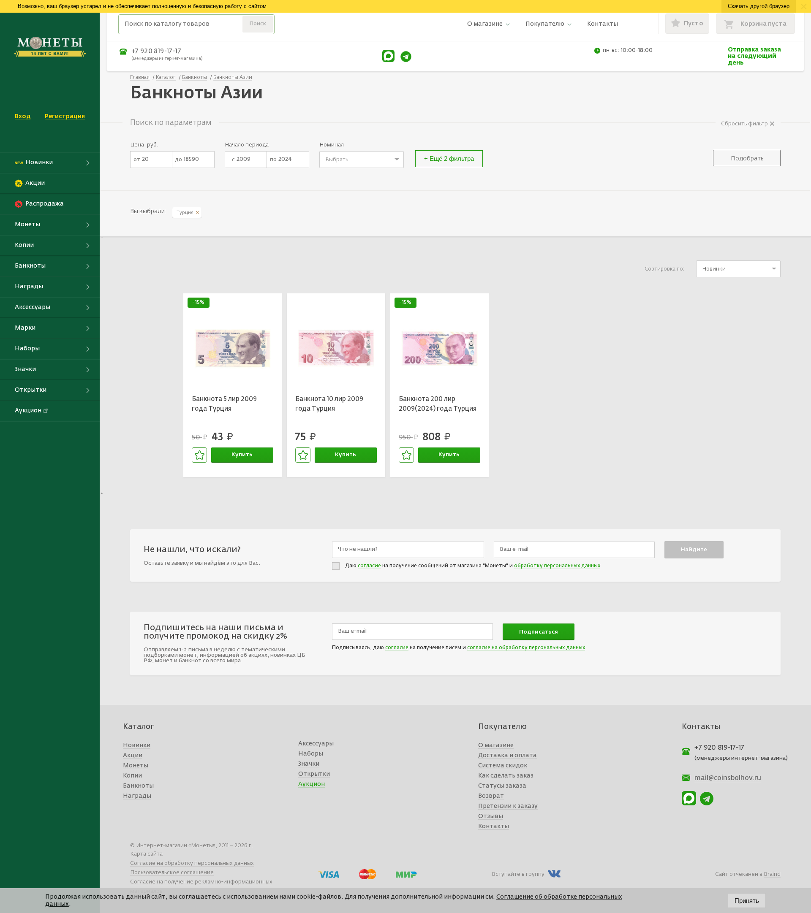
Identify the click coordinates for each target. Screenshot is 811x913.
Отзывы (490, 816)
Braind (772, 874)
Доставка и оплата (507, 756)
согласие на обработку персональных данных (526, 647)
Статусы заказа (502, 786)
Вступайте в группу (518, 874)
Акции (132, 756)
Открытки (314, 774)
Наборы (310, 754)
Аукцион (311, 784)
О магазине (485, 24)
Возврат (491, 796)
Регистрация (65, 116)
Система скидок (502, 766)
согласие (369, 566)
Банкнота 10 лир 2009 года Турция (329, 404)
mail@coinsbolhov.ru (727, 778)
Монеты (135, 766)
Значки (308, 764)
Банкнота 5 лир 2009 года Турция (224, 404)
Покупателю (544, 24)
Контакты (602, 24)
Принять (747, 900)
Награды (137, 796)
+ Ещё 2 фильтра (449, 158)
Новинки (136, 745)
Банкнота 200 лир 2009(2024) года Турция (437, 404)
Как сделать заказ (505, 776)
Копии (132, 776)
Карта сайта (146, 854)
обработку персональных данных (557, 566)
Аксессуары (316, 744)
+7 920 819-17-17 (156, 51)
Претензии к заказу (508, 806)
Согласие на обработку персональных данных (192, 863)
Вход (22, 116)
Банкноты (138, 786)
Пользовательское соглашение (172, 872)
